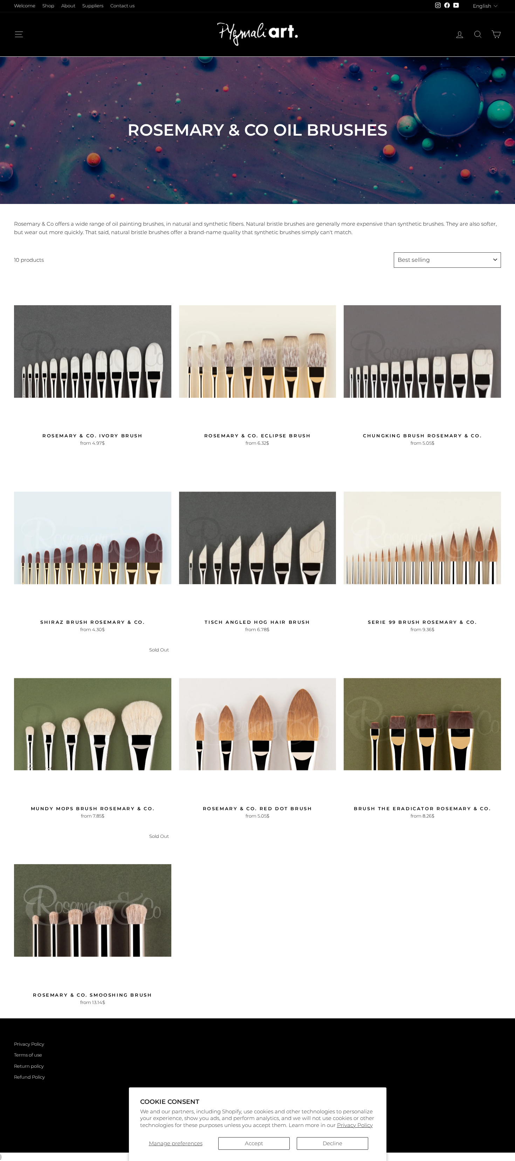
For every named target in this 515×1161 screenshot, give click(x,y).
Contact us (122, 5)
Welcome (24, 5)
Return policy (29, 1066)
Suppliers (92, 5)
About (68, 5)
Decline (332, 1143)
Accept (254, 1143)
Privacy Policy (355, 1125)
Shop (48, 5)
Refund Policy (29, 1077)
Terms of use (28, 1055)
